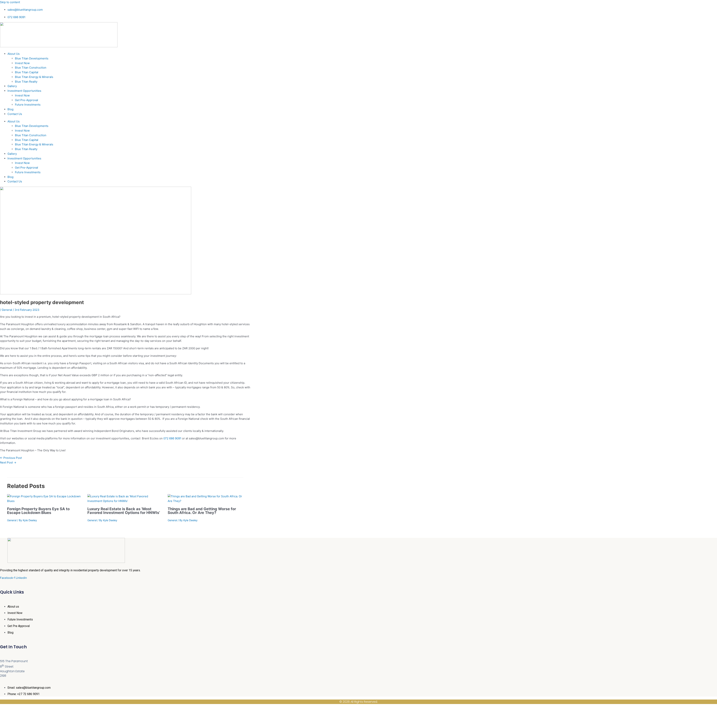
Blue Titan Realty (26, 81)
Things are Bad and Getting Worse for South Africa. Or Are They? (202, 511)
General (7, 310)
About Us (13, 54)
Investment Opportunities (24, 91)
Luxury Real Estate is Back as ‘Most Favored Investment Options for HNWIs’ (123, 511)
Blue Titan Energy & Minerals (34, 77)
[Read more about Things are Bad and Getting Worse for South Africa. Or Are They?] (205, 501)
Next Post (8, 462)
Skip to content (10, 2)
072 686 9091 (172, 438)
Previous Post (11, 458)
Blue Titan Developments (31, 58)
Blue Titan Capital (26, 72)
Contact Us (14, 114)
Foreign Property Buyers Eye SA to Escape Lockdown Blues (38, 511)
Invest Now (22, 63)
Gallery (12, 86)
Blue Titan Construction (30, 67)
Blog (10, 109)
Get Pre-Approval (26, 100)
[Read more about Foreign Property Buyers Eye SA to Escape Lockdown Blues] (45, 501)
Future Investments (28, 104)
